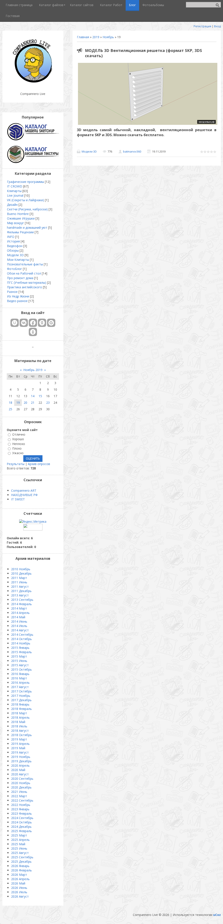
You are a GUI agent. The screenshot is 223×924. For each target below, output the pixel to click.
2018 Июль (19, 726)
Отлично (18, 434)
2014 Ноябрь (20, 643)
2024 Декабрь (21, 826)
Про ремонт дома (20, 278)
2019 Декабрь (21, 761)
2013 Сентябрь (22, 600)
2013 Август (20, 595)
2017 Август (20, 687)
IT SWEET (18, 499)
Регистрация (202, 26)
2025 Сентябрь (22, 857)
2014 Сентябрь (22, 634)
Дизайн (12, 205)
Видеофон (14, 246)
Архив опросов (39, 464)
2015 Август (20, 665)
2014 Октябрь (21, 639)
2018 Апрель (20, 717)
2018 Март (19, 713)
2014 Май (18, 617)
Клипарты (14, 191)
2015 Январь (20, 648)
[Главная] (33, 83)
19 (18, 402)
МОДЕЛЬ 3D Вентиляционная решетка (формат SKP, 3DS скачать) (143, 53)
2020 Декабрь (21, 787)
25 (10, 409)
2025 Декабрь (21, 861)
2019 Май (18, 748)
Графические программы (25, 182)
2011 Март (19, 578)
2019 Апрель (20, 744)
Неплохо (18, 444)
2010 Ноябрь (20, 569)
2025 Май (18, 844)
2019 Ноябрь (20, 757)
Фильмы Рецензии (20, 232)
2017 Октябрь (21, 691)
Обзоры (13, 250)
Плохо (17, 448)
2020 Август (20, 774)
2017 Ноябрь (20, 696)
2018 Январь (20, 704)
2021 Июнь (19, 792)
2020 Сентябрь (22, 778)
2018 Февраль (21, 709)
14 (32, 396)
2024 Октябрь (21, 822)
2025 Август (20, 853)
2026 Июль (19, 892)
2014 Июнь (19, 621)
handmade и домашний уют (27, 227)
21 (32, 402)
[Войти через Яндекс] (42, 323)
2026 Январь (20, 866)
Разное (12, 292)
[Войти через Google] (51, 323)
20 (25, 402)
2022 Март (19, 796)
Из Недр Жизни (18, 296)
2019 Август (20, 752)
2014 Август (20, 630)
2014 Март (19, 608)
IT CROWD (14, 186)
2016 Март (19, 678)
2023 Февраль (21, 813)
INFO (10, 237)
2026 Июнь (19, 888)
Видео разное (17, 301)
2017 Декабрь (21, 700)
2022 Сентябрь (22, 800)
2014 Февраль (21, 604)
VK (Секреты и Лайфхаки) (25, 200)
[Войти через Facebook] (33, 323)
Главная (83, 37)
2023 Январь (20, 809)
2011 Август (20, 586)
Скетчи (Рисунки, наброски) (27, 209)
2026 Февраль (21, 870)
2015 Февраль (21, 652)
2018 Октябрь (21, 735)
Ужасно (18, 453)
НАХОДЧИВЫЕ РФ (24, 495)
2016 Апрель (20, 682)
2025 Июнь (19, 848)
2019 (95, 37)
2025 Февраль (21, 831)
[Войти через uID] (14, 323)
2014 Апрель (20, 613)
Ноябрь (108, 37)
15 (40, 396)
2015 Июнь (19, 661)
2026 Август (20, 896)
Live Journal (15, 195)
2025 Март (19, 835)
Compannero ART (23, 490)
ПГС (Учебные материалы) (26, 282)
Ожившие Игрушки (21, 218)
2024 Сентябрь (22, 818)
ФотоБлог (14, 269)
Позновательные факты (25, 264)
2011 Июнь (19, 582)
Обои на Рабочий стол (24, 273)
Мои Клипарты (18, 260)
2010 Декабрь (21, 573)
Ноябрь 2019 (32, 370)
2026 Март (19, 874)
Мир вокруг (15, 223)
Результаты (15, 464)
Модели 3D (89, 151)
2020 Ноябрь (20, 783)
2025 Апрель (20, 840)
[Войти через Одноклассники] (33, 332)
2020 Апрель (20, 765)
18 (10, 402)
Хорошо (18, 439)
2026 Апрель (20, 879)
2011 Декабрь (21, 591)
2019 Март (19, 739)
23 (48, 402)
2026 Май (18, 883)
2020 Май (18, 770)
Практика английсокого (24, 287)
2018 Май (18, 722)
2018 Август (20, 730)
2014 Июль (19, 626)
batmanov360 (132, 151)
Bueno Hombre (18, 214)
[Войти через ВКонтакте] (24, 323)
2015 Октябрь (21, 669)
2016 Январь (20, 674)
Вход (217, 26)
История (13, 241)
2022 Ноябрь (20, 805)
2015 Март (19, 656)
